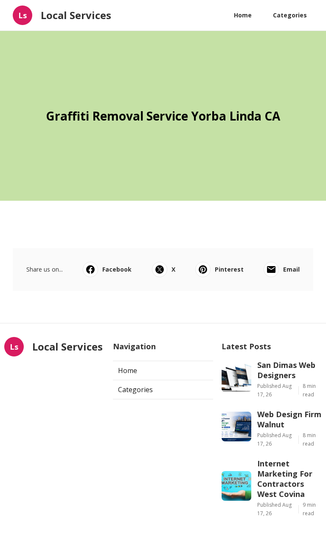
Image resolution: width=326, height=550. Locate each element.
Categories (290, 15)
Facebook (117, 269)
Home (243, 15)
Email (291, 269)
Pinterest (229, 269)
